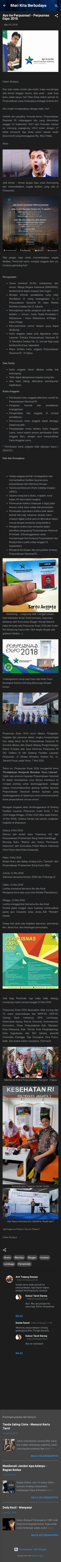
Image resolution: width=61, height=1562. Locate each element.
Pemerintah (24, 1264)
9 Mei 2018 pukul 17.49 (41, 1323)
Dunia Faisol (23, 1322)
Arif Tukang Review (27, 1276)
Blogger (32, 1257)
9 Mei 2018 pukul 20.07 (37, 1339)
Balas (19, 1316)
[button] (56, 16)
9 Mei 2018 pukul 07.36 (27, 1280)
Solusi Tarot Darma (36, 1295)
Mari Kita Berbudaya (28, 5)
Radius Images (38, 1556)
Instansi (44, 1257)
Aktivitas (19, 1257)
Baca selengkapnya (44, 1456)
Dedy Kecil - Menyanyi (17, 1507)
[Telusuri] (56, 6)
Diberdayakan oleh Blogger (32, 1549)
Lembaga (9, 1264)
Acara (7, 1257)
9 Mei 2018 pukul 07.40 (37, 1299)
